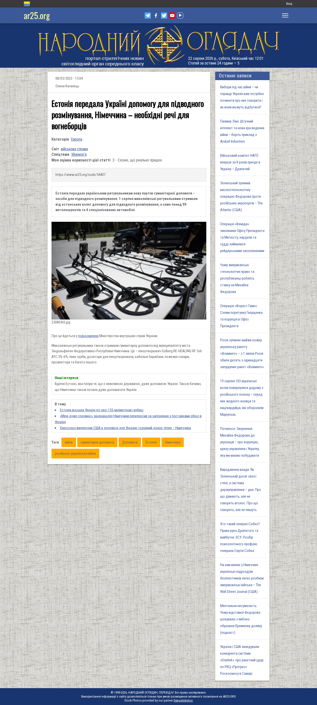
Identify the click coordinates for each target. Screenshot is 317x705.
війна (69, 442)
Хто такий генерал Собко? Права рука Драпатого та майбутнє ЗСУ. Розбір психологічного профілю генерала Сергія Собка (240, 537)
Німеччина (172, 442)
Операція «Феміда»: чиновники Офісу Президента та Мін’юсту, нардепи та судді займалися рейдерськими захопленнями (242, 237)
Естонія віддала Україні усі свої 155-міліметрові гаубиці (101, 410)
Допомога (129, 442)
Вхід (289, 3)
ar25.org (37, 15)
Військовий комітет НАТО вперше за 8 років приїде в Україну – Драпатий (240, 162)
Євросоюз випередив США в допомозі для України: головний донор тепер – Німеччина (125, 428)
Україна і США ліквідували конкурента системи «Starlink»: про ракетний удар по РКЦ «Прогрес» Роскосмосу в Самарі (242, 660)
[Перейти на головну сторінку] (158, 45)
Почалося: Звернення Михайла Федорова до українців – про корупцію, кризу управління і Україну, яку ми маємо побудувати (240, 442)
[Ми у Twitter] (164, 15)
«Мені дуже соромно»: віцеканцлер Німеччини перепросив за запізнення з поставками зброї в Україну (128, 419)
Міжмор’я (79, 154)
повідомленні (88, 336)
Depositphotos (183, 700)
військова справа (74, 149)
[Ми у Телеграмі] (148, 15)
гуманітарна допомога (97, 442)
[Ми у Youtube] (172, 15)
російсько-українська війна (75, 453)
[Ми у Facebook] (156, 15)
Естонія (151, 442)
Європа (76, 139)
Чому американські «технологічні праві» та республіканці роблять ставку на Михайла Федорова (237, 278)
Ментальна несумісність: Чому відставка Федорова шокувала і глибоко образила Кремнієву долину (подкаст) (241, 619)
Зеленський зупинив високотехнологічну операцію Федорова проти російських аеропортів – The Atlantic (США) (241, 196)
